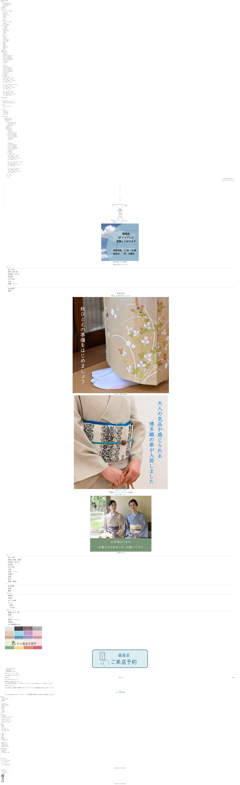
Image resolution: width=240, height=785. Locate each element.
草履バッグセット (14, 619)
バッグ (10, 617)
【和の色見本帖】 (5, 745)
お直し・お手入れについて (7, 720)
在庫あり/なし (232, 178)
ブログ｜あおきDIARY (6, 760)
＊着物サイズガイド (7, 76)
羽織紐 (10, 622)
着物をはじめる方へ (5, 746)
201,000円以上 (6, 60)
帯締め (4, 42)
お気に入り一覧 (120, 218)
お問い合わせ (4, 771)
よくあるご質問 (5, 116)
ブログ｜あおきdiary (7, 106)
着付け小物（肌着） (5, 729)
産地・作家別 (4, 97)
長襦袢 (4, 45)
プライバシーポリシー (6, 718)
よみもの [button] (3, 104)
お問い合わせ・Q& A (6, 722)
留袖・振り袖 (13, 272)
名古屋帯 (5, 22)
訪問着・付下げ (6, 15)
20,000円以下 (5, 54)
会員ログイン (5, 110)
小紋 (4, 19)
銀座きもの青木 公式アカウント (9, 101)
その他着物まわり (14, 624)
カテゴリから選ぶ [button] (5, 25)
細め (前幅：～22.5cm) (8, 79)
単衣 (9, 579)
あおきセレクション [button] (5, 9)
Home (7, 176)
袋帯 (9, 291)
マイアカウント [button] (5, 109)
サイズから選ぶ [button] (5, 75)
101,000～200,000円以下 (8, 59)
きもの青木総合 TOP (7, 3)
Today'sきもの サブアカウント (9, 102)
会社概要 (3, 751)
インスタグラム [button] (5, 100)
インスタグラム (5, 759)
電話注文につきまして (6, 719)
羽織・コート (5, 20)
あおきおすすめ (5, 699)
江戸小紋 (5, 17)
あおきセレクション (120, 264)
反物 (4, 49)
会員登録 (120, 213)
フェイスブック (5, 762)
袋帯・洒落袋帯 (6, 24)
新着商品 (3, 7)
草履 (9, 615)
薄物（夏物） (13, 581)
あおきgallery (5, 5)
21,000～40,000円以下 (7, 55)
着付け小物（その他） (6, 730)
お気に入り (4, 8)
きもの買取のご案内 (5, 752)
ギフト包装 (12, 600)
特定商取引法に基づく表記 (7, 717)
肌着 (11, 605)
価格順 (227, 178)
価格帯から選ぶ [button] (5, 51)
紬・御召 (5, 12)
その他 (12, 607)
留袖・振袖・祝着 (14, 560)
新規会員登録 (5, 112)
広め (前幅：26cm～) (7, 81)
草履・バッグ (4, 737)
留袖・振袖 (5, 13)
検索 (126, 205)
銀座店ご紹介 (4, 749)
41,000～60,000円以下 (7, 57)
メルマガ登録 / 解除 (5, 764)
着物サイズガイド (5, 743)
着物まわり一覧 (14, 612)
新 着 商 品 (121, 293)
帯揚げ (4, 43)
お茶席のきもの (5, 742)
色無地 (4, 16)
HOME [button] (3, 1)
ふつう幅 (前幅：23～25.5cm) (9, 80)
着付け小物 (5, 46)
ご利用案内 (120, 216)
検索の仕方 (121, 214)
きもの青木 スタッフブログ (12, 675)
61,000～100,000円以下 (8, 58)
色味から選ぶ (4, 50)
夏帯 (9, 591)
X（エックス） (5, 763)
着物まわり (5, 47)
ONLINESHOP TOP (7, 4)
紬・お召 (11, 269)
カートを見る (5, 113)
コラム (4, 107)
